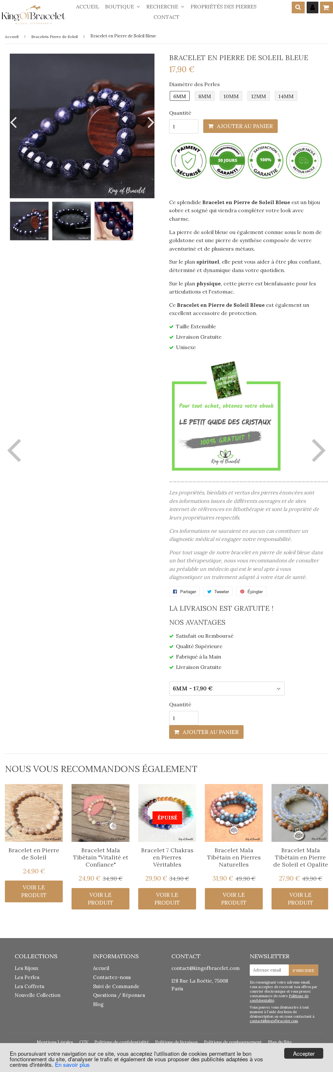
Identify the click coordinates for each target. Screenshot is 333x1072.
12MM (258, 96)
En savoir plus (72, 1064)
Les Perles (27, 977)
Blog (98, 1004)
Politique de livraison (176, 1042)
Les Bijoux (26, 968)
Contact (166, 17)
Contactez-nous (112, 977)
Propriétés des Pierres (224, 6)
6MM (179, 96)
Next (149, 122)
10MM (231, 96)
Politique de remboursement (233, 1042)
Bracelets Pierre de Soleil (54, 36)
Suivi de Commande (116, 986)
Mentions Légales (55, 1042)
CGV (83, 1042)
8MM (204, 96)
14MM (286, 96)
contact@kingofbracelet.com (205, 968)
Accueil (87, 6)
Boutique (120, 6)
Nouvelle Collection (37, 995)
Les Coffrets (29, 986)
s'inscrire (303, 970)
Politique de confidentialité (121, 1042)
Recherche (163, 6)
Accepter (304, 1053)
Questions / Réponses (119, 995)
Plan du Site (280, 1042)
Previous (15, 122)
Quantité (180, 113)
